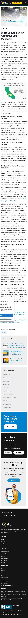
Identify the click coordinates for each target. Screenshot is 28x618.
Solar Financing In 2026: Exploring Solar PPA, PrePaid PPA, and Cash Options (17, 353)
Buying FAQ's (6, 374)
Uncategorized (7, 407)
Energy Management (8, 378)
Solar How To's (7, 387)
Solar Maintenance (8, 394)
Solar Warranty (7, 404)
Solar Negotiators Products (10, 397)
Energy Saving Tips (8, 381)
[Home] (9, 525)
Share (4, 332)
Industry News (5, 329)
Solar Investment (12, 329)
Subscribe (18, 452)
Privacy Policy (8, 319)
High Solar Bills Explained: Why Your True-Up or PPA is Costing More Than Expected (17, 345)
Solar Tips (5, 400)
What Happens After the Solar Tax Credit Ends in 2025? (16, 360)
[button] (25, 2)
